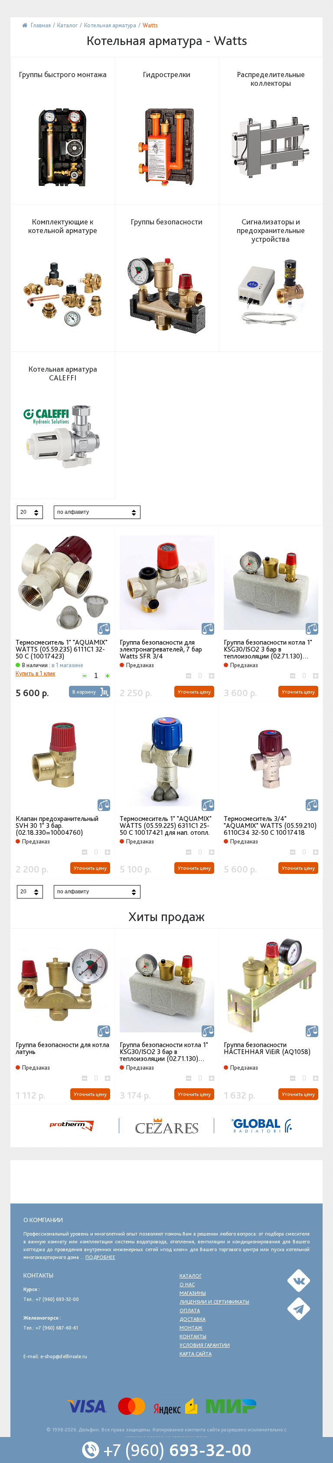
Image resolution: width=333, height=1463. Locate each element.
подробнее (100, 1257)
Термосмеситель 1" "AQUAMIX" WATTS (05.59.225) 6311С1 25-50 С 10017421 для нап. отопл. (166, 825)
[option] (63, 1016)
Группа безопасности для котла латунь (62, 1048)
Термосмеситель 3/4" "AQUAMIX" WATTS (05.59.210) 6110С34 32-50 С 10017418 (270, 825)
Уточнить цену (194, 692)
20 (23, 512)
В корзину (84, 692)
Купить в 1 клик (35, 673)
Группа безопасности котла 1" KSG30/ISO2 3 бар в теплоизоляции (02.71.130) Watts (268, 649)
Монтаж (191, 1328)
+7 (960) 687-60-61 (57, 1328)
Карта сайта (196, 1354)
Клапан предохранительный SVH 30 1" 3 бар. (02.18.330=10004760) (57, 825)
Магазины (193, 1293)
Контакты (193, 1336)
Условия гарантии (205, 1345)
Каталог (191, 1276)
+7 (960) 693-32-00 (57, 1299)
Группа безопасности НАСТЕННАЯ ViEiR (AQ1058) (267, 1048)
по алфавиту (73, 512)
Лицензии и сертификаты (214, 1302)
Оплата (190, 1310)
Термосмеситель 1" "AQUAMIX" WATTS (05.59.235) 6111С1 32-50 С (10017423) (62, 649)
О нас (187, 1284)
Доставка (193, 1319)
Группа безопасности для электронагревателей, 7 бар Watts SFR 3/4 (161, 649)
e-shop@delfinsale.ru (63, 1356)
